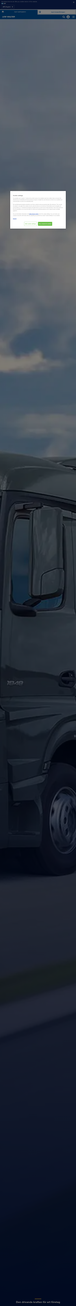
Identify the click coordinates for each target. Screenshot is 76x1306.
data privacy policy (33, 214)
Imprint (14, 218)
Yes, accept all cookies (45, 223)
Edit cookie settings (30, 223)
